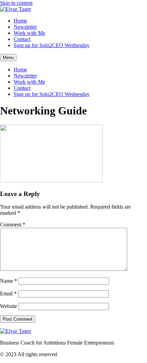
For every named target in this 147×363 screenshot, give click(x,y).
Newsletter (25, 27)
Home (20, 21)
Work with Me (29, 33)
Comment (12, 224)
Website (8, 306)
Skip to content (16, 3)
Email (8, 293)
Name (8, 281)
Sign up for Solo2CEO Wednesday (52, 45)
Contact (22, 39)
